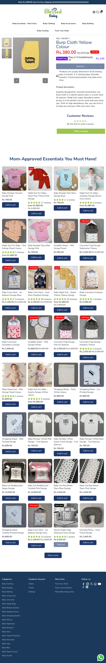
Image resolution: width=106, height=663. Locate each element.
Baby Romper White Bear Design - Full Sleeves (92, 440)
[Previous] (16, 80)
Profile (31, 587)
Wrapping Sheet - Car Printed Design (90, 391)
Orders (31, 584)
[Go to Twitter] (91, 584)
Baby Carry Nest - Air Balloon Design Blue (12, 294)
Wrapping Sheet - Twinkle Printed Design (13, 531)
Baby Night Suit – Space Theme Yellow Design (65, 294)
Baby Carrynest (8, 599)
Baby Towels (7, 655)
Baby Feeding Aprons (10, 611)
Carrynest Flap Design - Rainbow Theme (91, 343)
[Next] (45, 80)
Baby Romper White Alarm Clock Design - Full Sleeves (66, 441)
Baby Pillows (7, 619)
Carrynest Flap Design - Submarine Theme (91, 247)
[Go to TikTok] (83, 587)
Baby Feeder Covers (10, 651)
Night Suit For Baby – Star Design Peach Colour (14, 247)
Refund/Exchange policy (64, 591)
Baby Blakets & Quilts (10, 607)
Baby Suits (6, 631)
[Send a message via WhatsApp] (101, 658)
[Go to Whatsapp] (95, 584)
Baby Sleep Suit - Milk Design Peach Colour (12, 391)
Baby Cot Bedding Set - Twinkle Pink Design (39, 487)
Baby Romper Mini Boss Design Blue (65, 194)
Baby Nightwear (8, 623)
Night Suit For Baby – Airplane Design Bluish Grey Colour (90, 196)
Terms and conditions (63, 587)
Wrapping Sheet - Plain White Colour (65, 391)
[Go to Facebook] (83, 584)
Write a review (81, 131)
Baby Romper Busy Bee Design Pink (39, 247)
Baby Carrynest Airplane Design (91, 294)
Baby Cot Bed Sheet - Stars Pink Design (90, 487)
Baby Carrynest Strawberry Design (11, 343)
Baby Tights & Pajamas (11, 635)
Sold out (80, 66)
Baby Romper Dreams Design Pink (12, 194)
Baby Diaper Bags (9, 603)
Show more (53, 555)
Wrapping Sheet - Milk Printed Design (12, 440)
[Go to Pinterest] (87, 587)
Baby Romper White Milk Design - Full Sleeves (40, 440)
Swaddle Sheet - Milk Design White (38, 343)
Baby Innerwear (8, 639)
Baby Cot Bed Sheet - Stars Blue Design (64, 487)
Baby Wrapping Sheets (11, 615)
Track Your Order (62, 30)
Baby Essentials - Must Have (24, 23)
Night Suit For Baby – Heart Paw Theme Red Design (38, 196)
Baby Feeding (42, 30)
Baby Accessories (68, 23)
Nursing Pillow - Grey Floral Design (90, 531)
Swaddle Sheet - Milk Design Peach (64, 247)
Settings (32, 591)
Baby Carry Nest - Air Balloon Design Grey (38, 531)
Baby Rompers (8, 627)
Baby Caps (6, 643)
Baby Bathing (88, 23)
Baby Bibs (6, 647)
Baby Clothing (49, 23)
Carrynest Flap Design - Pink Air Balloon (65, 343)
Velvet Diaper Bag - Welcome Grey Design (64, 531)
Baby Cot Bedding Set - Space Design (13, 487)
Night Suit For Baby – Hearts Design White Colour (38, 392)
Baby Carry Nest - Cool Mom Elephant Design (38, 294)
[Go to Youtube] (99, 584)
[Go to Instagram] (87, 584)
